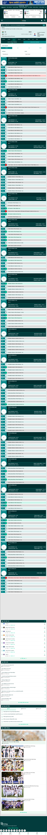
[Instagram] (6, 830)
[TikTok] (12, 830)
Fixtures (7, 16)
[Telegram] (22, 830)
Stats (19, 16)
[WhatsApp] (14, 830)
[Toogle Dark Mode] (41, 20)
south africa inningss (12, 42)
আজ (9, 708)
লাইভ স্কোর (7, 25)
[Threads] (25, 830)
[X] (9, 830)
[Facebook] (1, 830)
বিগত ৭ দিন (24, 708)
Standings (13, 16)
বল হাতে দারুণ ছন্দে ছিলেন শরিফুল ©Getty (30, 759)
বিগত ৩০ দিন (39, 708)
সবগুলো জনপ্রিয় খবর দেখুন (24, 724)
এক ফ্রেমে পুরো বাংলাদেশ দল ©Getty (29, 799)
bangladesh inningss (34, 42)
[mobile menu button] (2, 20)
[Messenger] (17, 830)
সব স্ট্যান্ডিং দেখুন (22, 658)
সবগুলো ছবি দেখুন (24, 812)
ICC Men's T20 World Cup (6, 29)
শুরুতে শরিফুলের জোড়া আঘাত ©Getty (29, 772)
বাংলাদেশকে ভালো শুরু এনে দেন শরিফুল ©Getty (10, 741)
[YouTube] (4, 830)
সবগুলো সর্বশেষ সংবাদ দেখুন (24, 702)
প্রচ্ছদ (3, 25)
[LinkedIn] (19, 830)
